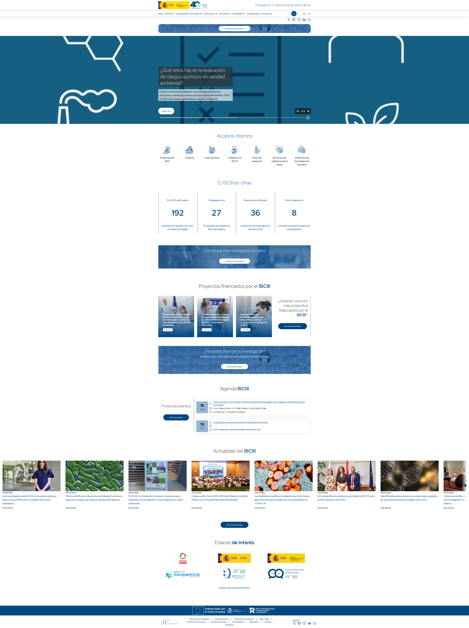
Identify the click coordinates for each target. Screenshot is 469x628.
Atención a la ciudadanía (199, 619)
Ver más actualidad (234, 525)
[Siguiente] (308, 111)
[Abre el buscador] (294, 13)
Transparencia (253, 13)
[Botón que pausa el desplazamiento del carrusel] (308, 118)
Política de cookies (219, 622)
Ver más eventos (176, 417)
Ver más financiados (292, 326)
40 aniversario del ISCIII (235, 28)
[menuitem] (160, 13)
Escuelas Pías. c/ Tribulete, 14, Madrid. (229, 412)
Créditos (267, 622)
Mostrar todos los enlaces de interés (234, 587)
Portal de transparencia (244, 619)
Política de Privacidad (196, 622)
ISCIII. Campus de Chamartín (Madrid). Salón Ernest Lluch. (237, 429)
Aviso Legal (264, 619)
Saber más (166, 111)
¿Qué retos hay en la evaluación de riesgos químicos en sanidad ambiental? (192, 76)
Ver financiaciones (234, 366)
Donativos (229, 624)
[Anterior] (298, 111)
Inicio (160, 13)
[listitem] (234, 80)
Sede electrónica (222, 619)
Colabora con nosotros (234, 261)
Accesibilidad (238, 622)
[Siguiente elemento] (465, 485)
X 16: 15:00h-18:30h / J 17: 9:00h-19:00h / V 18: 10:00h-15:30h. (239, 408)
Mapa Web (254, 622)
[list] (234, 80)
